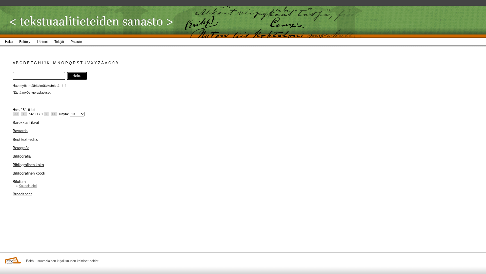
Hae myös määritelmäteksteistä (36, 86)
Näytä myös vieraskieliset (32, 92)
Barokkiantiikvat (26, 122)
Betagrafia (21, 148)
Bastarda (20, 131)
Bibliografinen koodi (29, 173)
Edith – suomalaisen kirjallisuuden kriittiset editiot (62, 261)
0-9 (115, 63)
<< (16, 114)
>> (54, 114)
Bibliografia (22, 156)
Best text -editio (25, 139)
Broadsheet (22, 194)
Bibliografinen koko (28, 165)
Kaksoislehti (28, 186)
